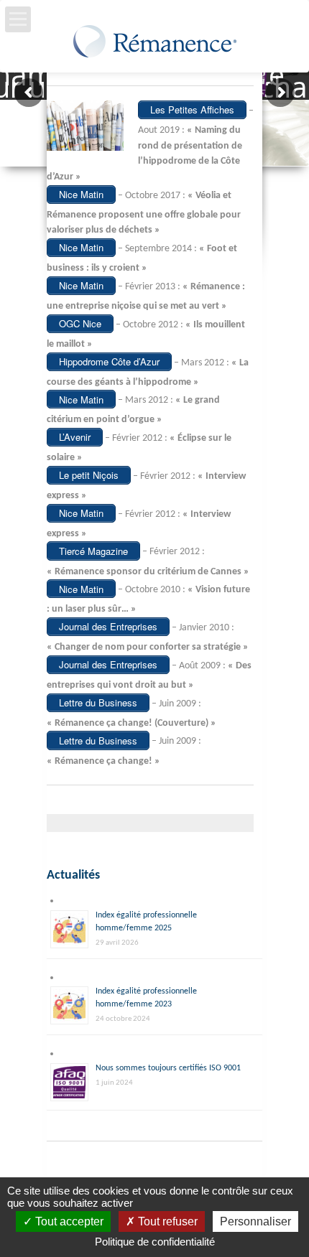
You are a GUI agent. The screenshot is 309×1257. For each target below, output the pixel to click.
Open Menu (18, 19)
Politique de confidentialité (155, 1241)
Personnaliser (255, 1221)
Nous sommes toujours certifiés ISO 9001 (168, 1068)
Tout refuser (166, 1221)
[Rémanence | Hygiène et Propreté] (154, 45)
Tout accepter (67, 1221)
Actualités (73, 875)
